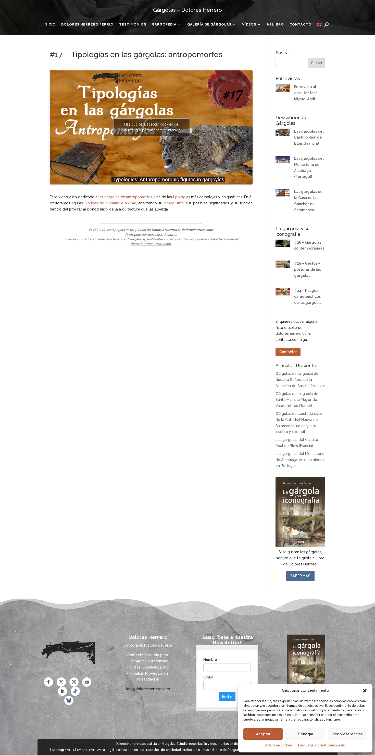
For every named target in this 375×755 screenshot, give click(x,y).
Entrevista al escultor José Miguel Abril (306, 93)
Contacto (300, 24)
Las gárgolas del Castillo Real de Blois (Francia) (308, 137)
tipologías (181, 197)
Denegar (305, 734)
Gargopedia (164, 24)
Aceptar (263, 734)
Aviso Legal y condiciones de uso (321, 745)
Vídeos (249, 24)
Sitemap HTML (84, 750)
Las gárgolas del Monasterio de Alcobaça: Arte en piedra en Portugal (300, 460)
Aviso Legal (105, 750)
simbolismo (174, 203)
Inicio (49, 24)
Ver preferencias (347, 734)
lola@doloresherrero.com (151, 244)
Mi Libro (275, 24)
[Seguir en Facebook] (48, 682)
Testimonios (132, 24)
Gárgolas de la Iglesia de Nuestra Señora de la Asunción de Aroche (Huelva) (300, 380)
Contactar (288, 352)
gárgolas (111, 197)
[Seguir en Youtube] (86, 682)
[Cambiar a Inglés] (319, 25)
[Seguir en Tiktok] (75, 691)
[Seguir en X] (61, 682)
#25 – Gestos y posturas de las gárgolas (307, 269)
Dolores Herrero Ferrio (87, 24)
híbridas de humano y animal (110, 203)
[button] (364, 690)
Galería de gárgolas (209, 24)
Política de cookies (278, 745)
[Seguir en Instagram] (74, 682)
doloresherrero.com (293, 333)
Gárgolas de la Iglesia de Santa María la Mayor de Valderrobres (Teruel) (297, 400)
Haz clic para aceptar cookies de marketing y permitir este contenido (151, 127)
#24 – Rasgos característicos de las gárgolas (307, 297)
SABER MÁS (300, 576)
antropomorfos (139, 197)
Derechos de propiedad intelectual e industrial (180, 750)
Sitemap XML (61, 750)
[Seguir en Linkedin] (62, 691)
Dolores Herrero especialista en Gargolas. (146, 744)
